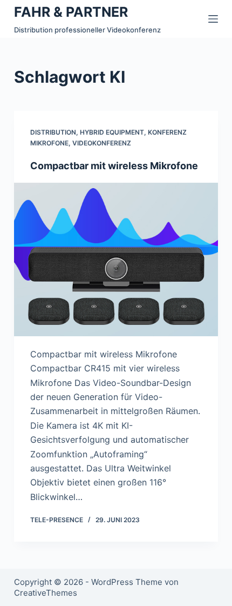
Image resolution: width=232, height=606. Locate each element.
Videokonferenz (101, 143)
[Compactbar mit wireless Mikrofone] (116, 259)
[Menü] (213, 19)
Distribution (53, 132)
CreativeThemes (45, 593)
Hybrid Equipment (112, 132)
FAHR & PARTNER (71, 12)
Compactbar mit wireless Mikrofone (114, 165)
